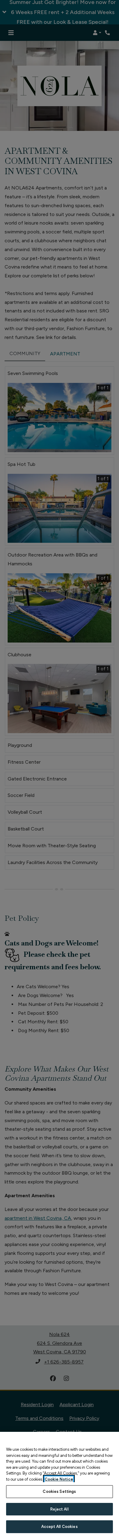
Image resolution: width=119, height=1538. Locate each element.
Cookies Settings (59, 1491)
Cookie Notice (59, 1479)
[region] (59, 1485)
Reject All (59, 1509)
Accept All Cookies (59, 1526)
